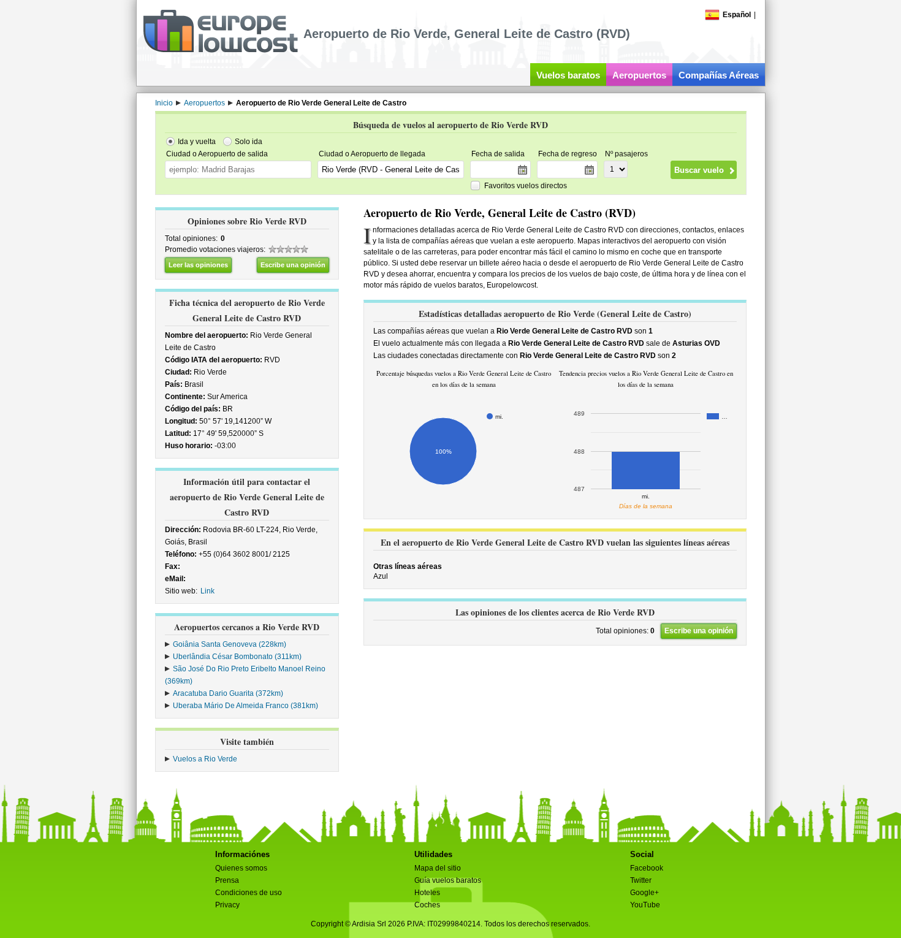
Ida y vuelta (197, 141)
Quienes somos (241, 868)
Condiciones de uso (248, 892)
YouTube (645, 905)
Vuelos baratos (568, 75)
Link (207, 591)
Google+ (644, 892)
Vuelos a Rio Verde (205, 759)
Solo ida (248, 141)
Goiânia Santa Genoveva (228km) (229, 644)
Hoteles (427, 892)
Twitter (641, 880)
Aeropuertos (639, 75)
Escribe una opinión (292, 265)
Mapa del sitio (437, 868)
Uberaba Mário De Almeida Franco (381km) (245, 705)
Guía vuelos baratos (447, 880)
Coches (427, 905)
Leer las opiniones (198, 265)
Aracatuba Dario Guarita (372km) (228, 693)
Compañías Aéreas (719, 75)
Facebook (646, 868)
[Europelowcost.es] (220, 50)
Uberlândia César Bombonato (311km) (237, 656)
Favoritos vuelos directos (525, 185)
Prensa (227, 880)
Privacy (227, 905)
